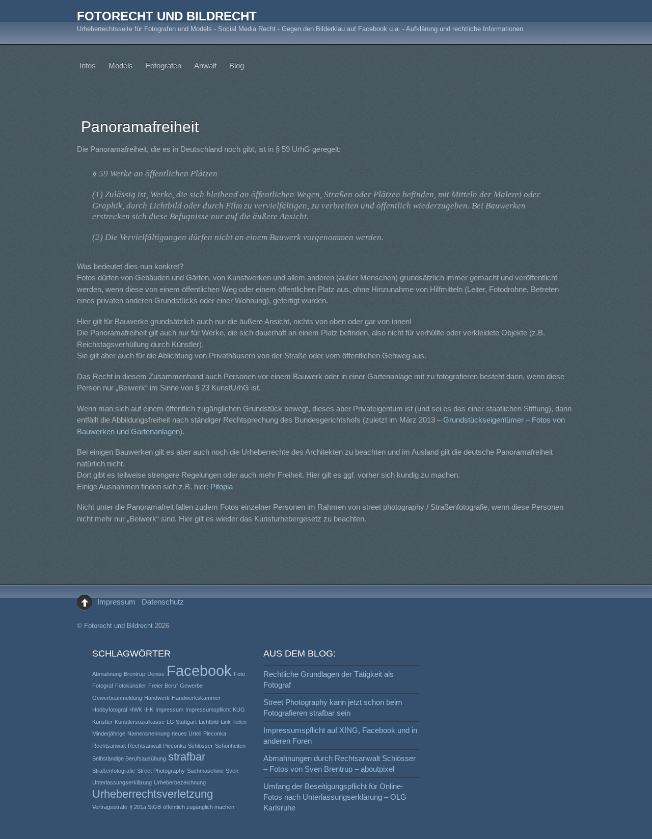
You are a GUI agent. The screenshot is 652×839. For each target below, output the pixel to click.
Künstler (102, 722)
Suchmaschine (205, 771)
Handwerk (157, 698)
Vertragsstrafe (109, 807)
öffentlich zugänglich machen (198, 807)
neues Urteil (186, 733)
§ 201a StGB (145, 807)
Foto (239, 674)
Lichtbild (209, 722)
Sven (232, 771)
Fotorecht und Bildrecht (118, 626)
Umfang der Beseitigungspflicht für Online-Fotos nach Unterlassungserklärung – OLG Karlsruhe (334, 797)
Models (120, 65)
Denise (156, 674)
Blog (236, 65)
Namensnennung (148, 733)
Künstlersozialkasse (140, 722)
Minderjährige (108, 733)
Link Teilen (234, 722)
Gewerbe (191, 686)
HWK (135, 709)
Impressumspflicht (208, 709)
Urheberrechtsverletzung (152, 794)
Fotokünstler (130, 686)
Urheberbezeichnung (180, 782)
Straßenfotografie (113, 771)
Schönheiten (230, 746)
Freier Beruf (163, 686)
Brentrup (134, 674)
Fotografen (163, 65)
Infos (87, 65)
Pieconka (214, 733)
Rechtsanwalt (109, 746)
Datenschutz (163, 601)
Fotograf (102, 686)
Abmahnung (107, 674)
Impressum (116, 601)
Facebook (199, 670)
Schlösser (200, 746)
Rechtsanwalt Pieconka (157, 746)
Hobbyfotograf (109, 709)
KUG (239, 709)
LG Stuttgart (182, 722)
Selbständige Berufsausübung (129, 758)
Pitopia (221, 486)
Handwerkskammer (196, 698)
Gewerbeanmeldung (117, 698)
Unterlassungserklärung (122, 782)
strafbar (186, 756)
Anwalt (205, 65)
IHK (148, 709)
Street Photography (161, 771)
